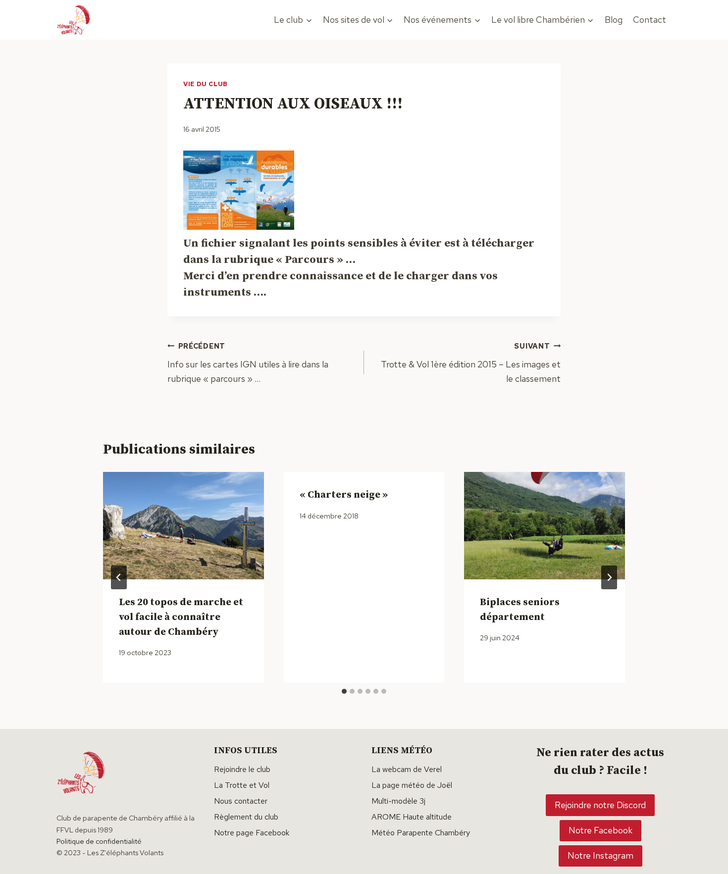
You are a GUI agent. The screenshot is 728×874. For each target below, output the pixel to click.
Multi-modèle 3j (398, 801)
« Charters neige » (344, 495)
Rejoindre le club (242, 769)
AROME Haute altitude (411, 817)
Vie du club (205, 84)
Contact (649, 19)
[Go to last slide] (119, 577)
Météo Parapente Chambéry (420, 832)
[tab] (344, 691)
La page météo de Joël (411, 785)
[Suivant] (609, 577)
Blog (614, 19)
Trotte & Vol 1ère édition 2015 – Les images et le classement (471, 362)
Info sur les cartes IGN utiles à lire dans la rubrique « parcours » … (247, 362)
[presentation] (183, 525)
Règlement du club (246, 817)
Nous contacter (240, 801)
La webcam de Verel (406, 769)
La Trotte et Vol (241, 785)
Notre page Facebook (251, 832)
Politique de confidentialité (99, 841)
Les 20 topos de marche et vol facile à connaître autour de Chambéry (181, 617)
